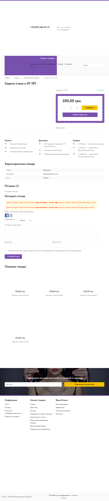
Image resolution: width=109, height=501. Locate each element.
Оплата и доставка (48, 64)
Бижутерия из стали (37, 417)
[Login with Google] (11, 215)
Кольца (33, 411)
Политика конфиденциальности (13, 412)
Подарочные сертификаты (40, 429)
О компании (34, 64)
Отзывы (60, 64)
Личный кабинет (62, 404)
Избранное (60, 407)
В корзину (89, 108)
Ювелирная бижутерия (31, 78)
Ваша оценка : (10, 219)
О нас (7, 404)
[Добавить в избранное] (22, 99)
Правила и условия (12, 416)
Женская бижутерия (38, 426)
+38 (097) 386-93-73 (39, 27)
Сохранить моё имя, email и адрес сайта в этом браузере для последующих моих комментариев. (44, 251)
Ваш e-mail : (57, 242)
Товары (16, 78)
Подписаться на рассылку (84, 384)
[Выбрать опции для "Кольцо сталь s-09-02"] (73, 306)
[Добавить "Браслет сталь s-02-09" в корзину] (38, 306)
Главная (7, 78)
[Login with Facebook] (7, 215)
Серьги (33, 404)
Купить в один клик (80, 115)
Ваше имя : (9, 242)
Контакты (59, 414)
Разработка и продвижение (59, 495)
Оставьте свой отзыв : (14, 225)
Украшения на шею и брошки (41, 414)
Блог (32, 66)
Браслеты (33, 407)
